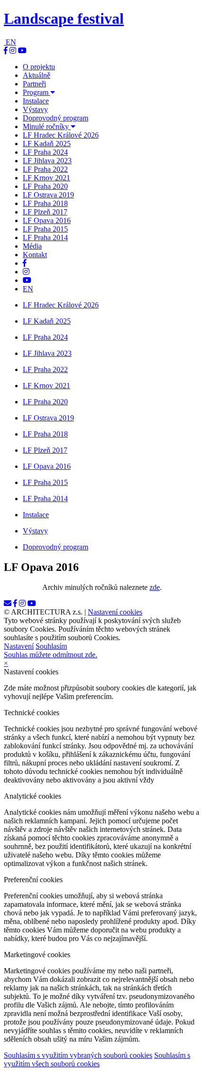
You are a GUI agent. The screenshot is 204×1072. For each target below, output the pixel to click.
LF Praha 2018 (45, 203)
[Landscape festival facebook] (6, 51)
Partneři (34, 84)
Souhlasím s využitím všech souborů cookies (97, 1059)
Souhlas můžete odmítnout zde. (50, 655)
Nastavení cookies (115, 612)
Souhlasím (51, 646)
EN (11, 42)
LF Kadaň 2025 (47, 144)
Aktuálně (36, 75)
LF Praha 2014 (45, 237)
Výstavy (35, 109)
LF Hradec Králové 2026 (61, 135)
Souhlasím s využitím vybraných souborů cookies (78, 1055)
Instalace (36, 101)
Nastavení (19, 646)
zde (154, 587)
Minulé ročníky (47, 126)
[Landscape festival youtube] (22, 51)
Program (36, 92)
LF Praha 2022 (45, 169)
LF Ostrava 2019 (48, 195)
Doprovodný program (55, 118)
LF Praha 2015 (45, 229)
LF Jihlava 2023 (47, 161)
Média (32, 246)
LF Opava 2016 (47, 220)
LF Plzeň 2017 (45, 212)
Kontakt (35, 255)
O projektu (39, 67)
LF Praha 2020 (45, 186)
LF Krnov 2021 (46, 178)
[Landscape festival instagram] (12, 51)
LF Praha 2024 (45, 152)
